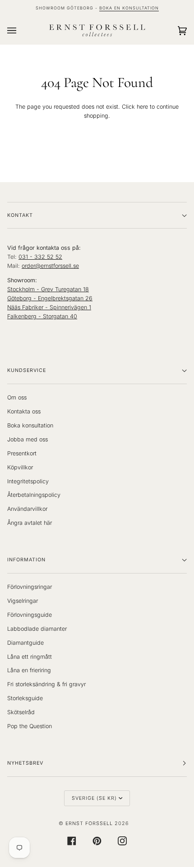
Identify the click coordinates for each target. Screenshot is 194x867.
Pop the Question (29, 726)
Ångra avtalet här (29, 522)
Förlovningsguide (29, 614)
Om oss (17, 397)
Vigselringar (22, 600)
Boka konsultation (30, 425)
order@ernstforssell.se (50, 265)
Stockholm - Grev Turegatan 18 (48, 289)
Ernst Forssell (89, 823)
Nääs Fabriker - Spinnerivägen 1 (49, 307)
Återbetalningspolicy (33, 494)
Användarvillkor (27, 508)
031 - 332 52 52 (40, 256)
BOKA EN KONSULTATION (129, 7)
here (142, 106)
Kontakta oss (24, 411)
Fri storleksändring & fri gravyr (46, 684)
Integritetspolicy (28, 481)
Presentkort (22, 453)
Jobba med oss (27, 439)
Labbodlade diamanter (37, 628)
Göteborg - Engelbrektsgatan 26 (49, 298)
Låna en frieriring (29, 670)
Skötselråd (21, 712)
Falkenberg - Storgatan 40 (42, 316)
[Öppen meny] (20, 30)
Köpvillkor (20, 467)
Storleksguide (25, 698)
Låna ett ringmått (29, 656)
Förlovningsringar (29, 586)
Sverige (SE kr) (94, 798)
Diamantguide (25, 642)
